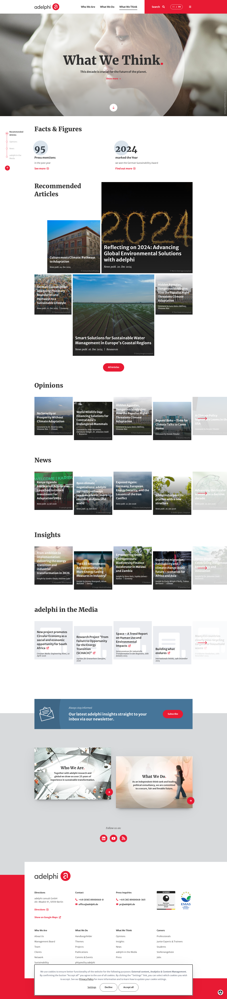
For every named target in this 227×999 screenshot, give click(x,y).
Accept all (128, 987)
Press (119, 957)
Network (38, 957)
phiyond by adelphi (85, 962)
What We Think (128, 6)
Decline (108, 987)
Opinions (13, 142)
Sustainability (41, 962)
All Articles (113, 367)
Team (37, 946)
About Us (39, 936)
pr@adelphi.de (127, 904)
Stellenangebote (165, 952)
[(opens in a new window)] (186, 908)
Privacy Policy (86, 979)
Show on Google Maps (46, 917)
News (11, 148)
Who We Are (88, 6)
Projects (79, 946)
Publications (81, 952)
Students (161, 946)
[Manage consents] (220, 992)
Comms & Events (84, 957)
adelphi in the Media (15, 157)
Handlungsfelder (83, 936)
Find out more (123, 168)
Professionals (164, 936)
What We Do (107, 6)
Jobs (159, 957)
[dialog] (113, 980)
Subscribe (173, 714)
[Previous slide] (25, 418)
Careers (161, 930)
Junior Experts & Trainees (170, 941)
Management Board (44, 941)
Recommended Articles (16, 133)
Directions (39, 909)
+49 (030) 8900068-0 (91, 899)
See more (40, 168)
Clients (38, 952)
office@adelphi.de (88, 904)
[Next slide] (201, 418)
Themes (79, 941)
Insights (120, 941)
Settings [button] (92, 987)
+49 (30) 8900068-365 (132, 899)
